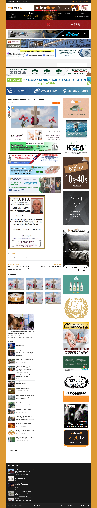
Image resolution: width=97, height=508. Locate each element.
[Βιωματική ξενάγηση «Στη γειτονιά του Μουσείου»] (11, 478)
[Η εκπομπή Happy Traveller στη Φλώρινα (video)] (11, 411)
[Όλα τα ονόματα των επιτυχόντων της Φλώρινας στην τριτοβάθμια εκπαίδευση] (21, 322)
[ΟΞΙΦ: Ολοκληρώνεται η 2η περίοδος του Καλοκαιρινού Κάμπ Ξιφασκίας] (11, 500)
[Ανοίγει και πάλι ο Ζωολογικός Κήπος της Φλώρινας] (11, 432)
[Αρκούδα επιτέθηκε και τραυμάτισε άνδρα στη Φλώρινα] (11, 384)
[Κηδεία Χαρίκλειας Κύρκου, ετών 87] (53, 284)
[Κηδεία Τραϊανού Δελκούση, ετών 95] (34, 284)
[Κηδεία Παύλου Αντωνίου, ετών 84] (16, 284)
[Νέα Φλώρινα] (15, 8)
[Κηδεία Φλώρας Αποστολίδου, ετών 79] (34, 298)
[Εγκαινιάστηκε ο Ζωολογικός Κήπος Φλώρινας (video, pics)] (11, 361)
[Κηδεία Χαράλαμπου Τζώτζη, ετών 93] (53, 298)
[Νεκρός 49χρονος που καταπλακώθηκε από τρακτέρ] (11, 405)
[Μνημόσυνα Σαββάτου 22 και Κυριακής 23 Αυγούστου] (16, 298)
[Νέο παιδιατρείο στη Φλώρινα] (11, 391)
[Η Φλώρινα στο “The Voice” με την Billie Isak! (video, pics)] (11, 346)
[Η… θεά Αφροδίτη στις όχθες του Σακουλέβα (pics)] (11, 425)
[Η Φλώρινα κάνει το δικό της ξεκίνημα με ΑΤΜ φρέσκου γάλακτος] (11, 439)
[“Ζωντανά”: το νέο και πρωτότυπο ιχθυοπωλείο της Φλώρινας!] (11, 377)
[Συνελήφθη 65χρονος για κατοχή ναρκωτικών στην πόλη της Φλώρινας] (11, 493)
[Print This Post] (9, 116)
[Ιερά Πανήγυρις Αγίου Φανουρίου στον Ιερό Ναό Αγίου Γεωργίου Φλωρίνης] (11, 471)
